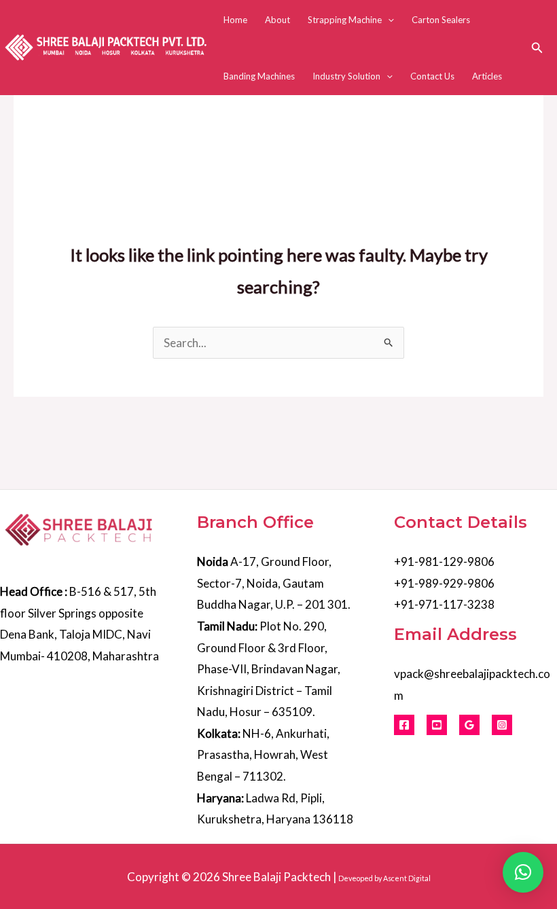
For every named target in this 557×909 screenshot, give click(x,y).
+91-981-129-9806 (444, 561)
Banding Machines (259, 76)
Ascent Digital (407, 878)
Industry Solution (346, 76)
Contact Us (432, 76)
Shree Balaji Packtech (276, 877)
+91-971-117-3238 (444, 604)
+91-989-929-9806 (444, 583)
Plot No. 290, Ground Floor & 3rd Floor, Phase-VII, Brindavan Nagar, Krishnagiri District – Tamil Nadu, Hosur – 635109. (268, 669)
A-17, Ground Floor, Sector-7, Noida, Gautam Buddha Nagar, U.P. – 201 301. (274, 582)
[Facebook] (404, 725)
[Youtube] (437, 725)
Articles (487, 76)
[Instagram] (502, 725)
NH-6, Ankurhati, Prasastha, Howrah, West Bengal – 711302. (263, 754)
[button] (388, 19)
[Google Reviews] (469, 725)
